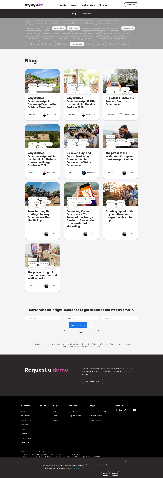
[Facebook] (130, 411)
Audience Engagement (108, 23)
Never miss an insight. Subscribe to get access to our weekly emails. (81, 310)
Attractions (59, 28)
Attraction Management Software (78, 23)
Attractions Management (94, 28)
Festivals (76, 39)
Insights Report (34, 44)
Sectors (74, 5)
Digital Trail (92, 33)
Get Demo (131, 4)
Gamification (103, 39)
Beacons (79, 33)
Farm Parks (26, 438)
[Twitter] (117, 411)
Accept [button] (105, 473)
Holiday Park (119, 39)
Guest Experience (62, 33)
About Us (103, 5)
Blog (74, 13)
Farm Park (62, 39)
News (55, 416)
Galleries (88, 39)
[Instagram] (126, 411)
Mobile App (128, 28)
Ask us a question (75, 411)
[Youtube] (135, 411)
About (43, 405)
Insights (84, 5)
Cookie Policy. (76, 468)
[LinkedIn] (121, 411)
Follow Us (119, 406)
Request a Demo (93, 381)
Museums (46, 33)
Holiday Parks (27, 420)
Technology (52, 23)
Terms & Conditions (98, 411)
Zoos (47, 28)
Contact (93, 5)
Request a (46, 370)
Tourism (112, 44)
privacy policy (94, 346)
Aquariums (32, 33)
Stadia (90, 44)
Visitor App (73, 28)
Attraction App (33, 28)
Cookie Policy (95, 420)
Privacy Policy (96, 416)
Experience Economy (111, 33)
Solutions (25, 405)
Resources (86, 13)
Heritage (114, 28)
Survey (101, 44)
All (28, 23)
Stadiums (25, 443)
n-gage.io (38, 23)
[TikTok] (139, 411)
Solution (63, 5)
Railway (48, 44)
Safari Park (62, 44)
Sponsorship (77, 44)
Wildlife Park (32, 39)
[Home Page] (34, 4)
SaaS (128, 33)
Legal (92, 405)
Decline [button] (115, 473)
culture (124, 44)
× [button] (125, 461)
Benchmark (48, 39)
